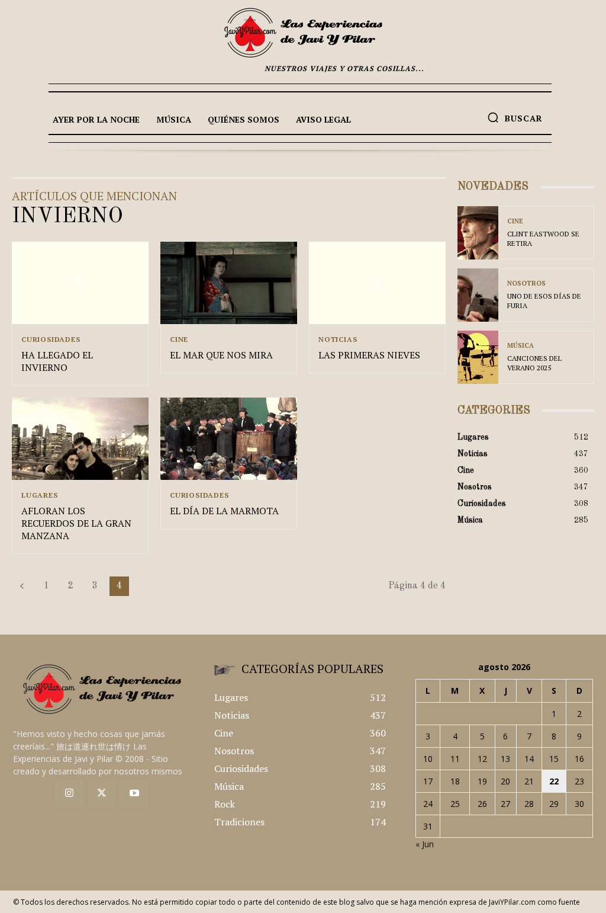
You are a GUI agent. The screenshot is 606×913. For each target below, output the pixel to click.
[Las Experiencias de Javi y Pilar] (303, 32)
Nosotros (526, 283)
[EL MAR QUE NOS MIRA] (228, 283)
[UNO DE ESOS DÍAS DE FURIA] (477, 295)
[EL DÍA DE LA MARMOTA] (228, 439)
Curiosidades (50, 339)
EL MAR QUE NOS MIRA (221, 354)
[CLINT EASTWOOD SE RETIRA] (477, 233)
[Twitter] (102, 793)
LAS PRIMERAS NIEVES (369, 354)
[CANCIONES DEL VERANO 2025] (477, 357)
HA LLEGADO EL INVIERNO (57, 361)
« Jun (424, 844)
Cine (179, 339)
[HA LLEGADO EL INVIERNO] (80, 283)
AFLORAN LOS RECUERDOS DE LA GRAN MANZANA (76, 523)
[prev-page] (22, 586)
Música (520, 345)
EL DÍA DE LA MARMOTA (224, 510)
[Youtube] (134, 793)
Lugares (39, 495)
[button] (515, 117)
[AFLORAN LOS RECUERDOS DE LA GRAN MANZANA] (80, 439)
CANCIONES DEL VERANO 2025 (534, 363)
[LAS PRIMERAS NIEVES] (377, 283)
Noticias (337, 339)
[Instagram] (69, 793)
